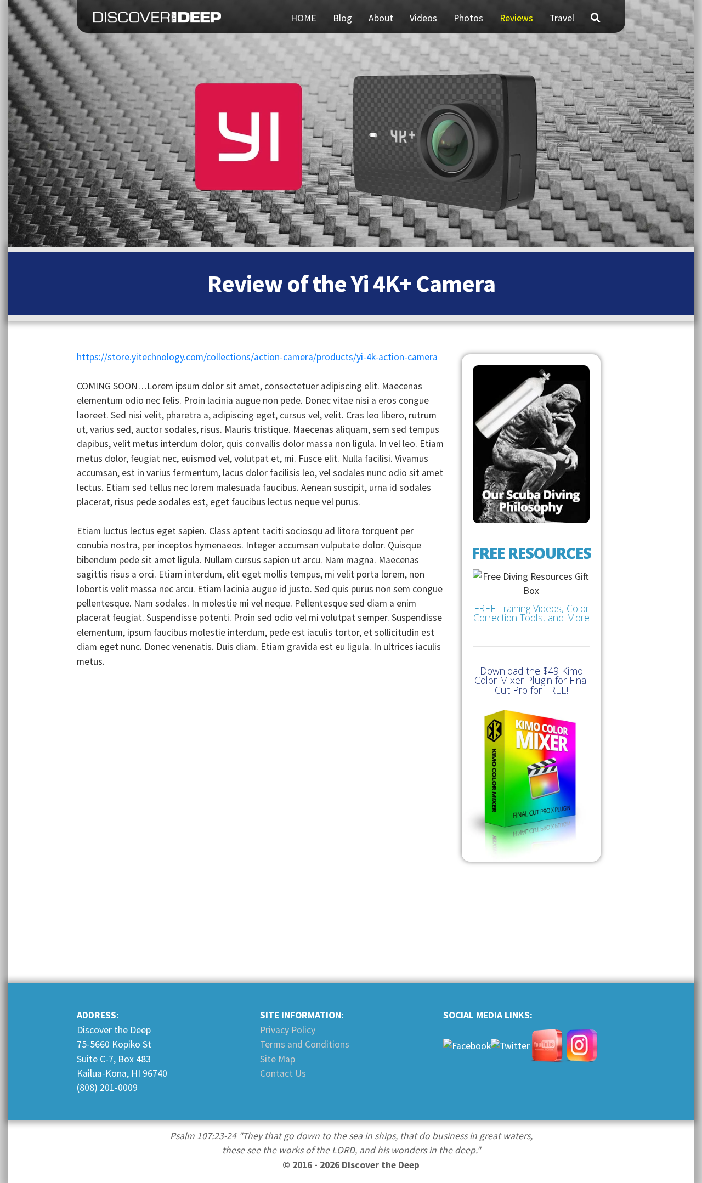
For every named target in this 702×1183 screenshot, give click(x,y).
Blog (342, 18)
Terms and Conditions (304, 1044)
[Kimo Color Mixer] (531, 786)
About (381, 18)
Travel (562, 18)
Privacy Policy (287, 1030)
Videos (423, 18)
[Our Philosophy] (531, 444)
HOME (303, 18)
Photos (468, 18)
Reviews (516, 18)
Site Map (277, 1059)
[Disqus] (262, 817)
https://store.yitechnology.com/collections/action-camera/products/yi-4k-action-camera (257, 357)
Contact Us (283, 1073)
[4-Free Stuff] (531, 597)
